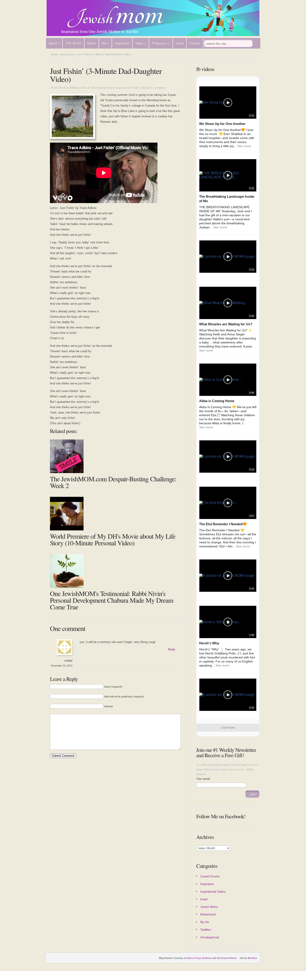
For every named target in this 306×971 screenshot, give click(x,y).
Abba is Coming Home (216, 401)
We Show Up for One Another (222, 124)
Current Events (210, 876)
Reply (171, 649)
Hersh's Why (209, 643)
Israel (179, 43)
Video (140, 43)
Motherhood (207, 914)
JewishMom (70, 88)
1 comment (159, 88)
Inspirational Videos (128, 88)
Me (105, 43)
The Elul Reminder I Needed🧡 (223, 524)
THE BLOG (73, 43)
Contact (194, 43)
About (54, 43)
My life (146, 88)
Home (54, 54)
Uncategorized (209, 937)
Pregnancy (161, 43)
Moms (91, 43)
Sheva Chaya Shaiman (199, 958)
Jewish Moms (209, 907)
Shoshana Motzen (227, 958)
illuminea (252, 958)
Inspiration (122, 43)
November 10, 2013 (61, 665)
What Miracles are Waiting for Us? (225, 324)
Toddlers (205, 929)
